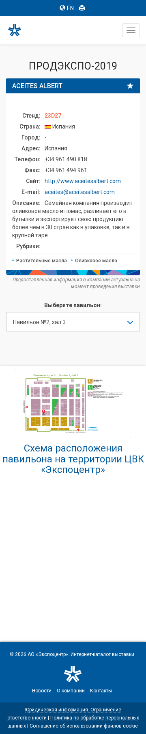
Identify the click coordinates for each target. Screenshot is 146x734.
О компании (71, 691)
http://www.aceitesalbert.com (83, 181)
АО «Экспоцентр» (48, 654)
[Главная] (18, 30)
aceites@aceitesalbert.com (80, 192)
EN (70, 8)
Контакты (101, 691)
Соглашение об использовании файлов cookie (84, 726)
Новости (42, 691)
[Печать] (82, 8)
